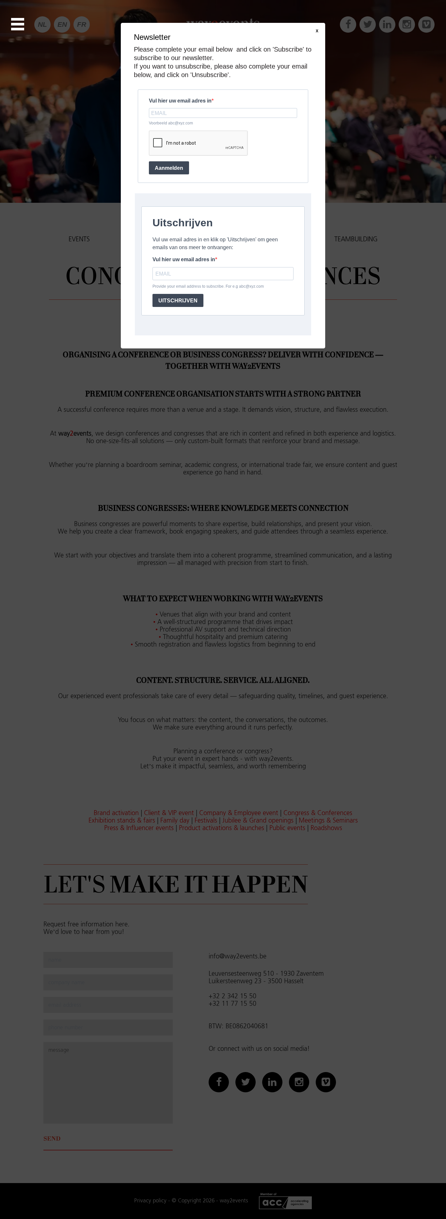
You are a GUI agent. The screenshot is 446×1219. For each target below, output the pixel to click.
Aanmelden (169, 168)
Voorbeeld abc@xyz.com (171, 123)
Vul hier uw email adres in (180, 101)
